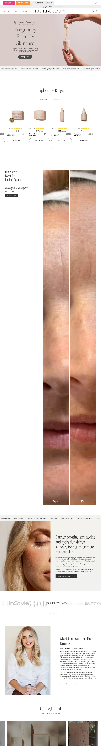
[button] (6, 11)
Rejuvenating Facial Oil (78, 134)
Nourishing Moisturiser (33, 134)
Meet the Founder (66, 684)
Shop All (9, 195)
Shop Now (25, 57)
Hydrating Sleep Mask (11, 134)
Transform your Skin (64, 576)
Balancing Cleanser (55, 134)
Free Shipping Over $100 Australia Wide (49, 7)
